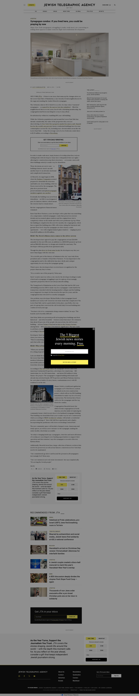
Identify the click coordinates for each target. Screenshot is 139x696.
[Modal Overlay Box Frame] (69, 348)
